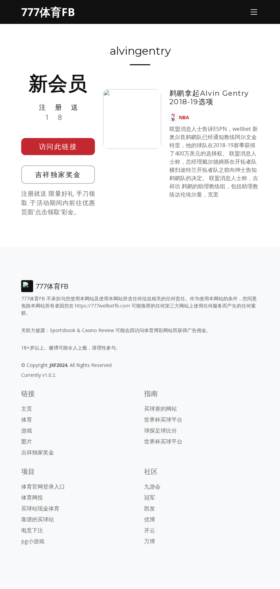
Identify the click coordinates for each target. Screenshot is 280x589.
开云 (149, 530)
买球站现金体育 (40, 508)
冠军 (149, 497)
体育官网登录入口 (43, 486)
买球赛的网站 (160, 408)
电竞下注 (32, 530)
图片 (26, 441)
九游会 (152, 486)
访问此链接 (58, 146)
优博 (149, 519)
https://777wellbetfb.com (102, 305)
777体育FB (48, 11)
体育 (26, 419)
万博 (149, 541)
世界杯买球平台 (163, 419)
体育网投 (32, 497)
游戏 (26, 430)
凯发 (149, 508)
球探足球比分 (160, 430)
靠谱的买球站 (37, 519)
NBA (184, 117)
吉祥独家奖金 (58, 174)
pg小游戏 (32, 541)
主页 (26, 408)
